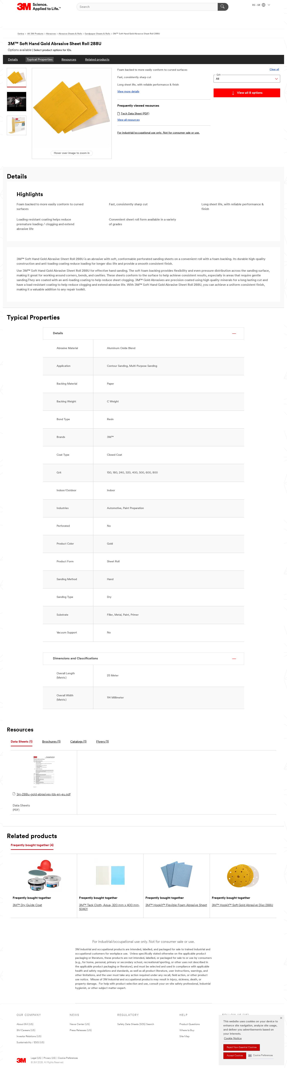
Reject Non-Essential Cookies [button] (242, 1047)
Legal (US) (36, 1058)
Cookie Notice (233, 1038)
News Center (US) (80, 1024)
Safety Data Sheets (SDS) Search (135, 1024)
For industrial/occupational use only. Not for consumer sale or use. (158, 132)
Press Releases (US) (81, 1030)
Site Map (184, 1036)
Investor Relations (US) (29, 1036)
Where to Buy (186, 1030)
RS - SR (256, 5)
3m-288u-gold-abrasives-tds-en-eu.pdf (43, 794)
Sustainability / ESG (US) (30, 1042)
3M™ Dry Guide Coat (27, 905)
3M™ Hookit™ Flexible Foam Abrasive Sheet (176, 905)
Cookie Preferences (68, 1058)
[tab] (21, 742)
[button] (261, 1055)
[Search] (223, 7)
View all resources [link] (128, 120)
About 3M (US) (25, 1024)
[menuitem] (13, 59)
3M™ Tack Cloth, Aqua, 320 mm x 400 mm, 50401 (109, 907)
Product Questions (189, 1024)
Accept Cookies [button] (235, 1056)
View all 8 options (250, 93)
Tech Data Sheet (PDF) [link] (135, 113)
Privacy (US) (50, 1058)
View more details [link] (128, 91)
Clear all (274, 69)
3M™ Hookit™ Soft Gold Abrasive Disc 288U (242, 905)
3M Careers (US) (26, 1030)
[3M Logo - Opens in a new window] (39, 7)
